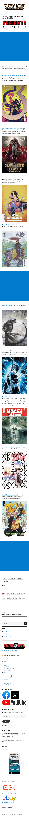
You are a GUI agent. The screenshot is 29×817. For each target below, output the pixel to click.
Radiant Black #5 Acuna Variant (9, 349)
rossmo (23, 598)
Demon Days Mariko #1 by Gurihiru (10, 224)
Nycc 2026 (6, 661)
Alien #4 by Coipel (6, 305)
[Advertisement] (14, 46)
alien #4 (4, 594)
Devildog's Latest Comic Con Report (12, 658)
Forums (5, 631)
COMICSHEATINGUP (6, 812)
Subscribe (6, 721)
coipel (11, 594)
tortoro (3, 599)
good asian (15, 595)
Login (20, 814)
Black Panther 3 (7, 683)
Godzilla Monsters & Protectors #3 (10, 495)
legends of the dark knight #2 (8, 598)
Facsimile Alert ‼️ (8, 676)
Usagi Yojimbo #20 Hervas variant (10, 396)
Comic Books (19, 593)
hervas (8, 597)
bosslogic (8, 594)
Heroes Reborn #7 (10, 181)
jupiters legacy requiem (18, 597)
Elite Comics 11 (7, 672)
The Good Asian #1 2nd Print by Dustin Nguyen (13, 447)
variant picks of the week (19, 599)
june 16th (11, 597)
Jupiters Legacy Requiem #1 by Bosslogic (11, 128)
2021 (24, 593)
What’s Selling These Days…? (10, 668)
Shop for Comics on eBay (8, 802)
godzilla (11, 595)
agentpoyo (6, 593)
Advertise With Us (8, 634)
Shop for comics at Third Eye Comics (10, 650)
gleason (7, 595)
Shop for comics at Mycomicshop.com (10, 793)
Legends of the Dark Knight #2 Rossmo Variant (12, 75)
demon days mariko (17, 594)
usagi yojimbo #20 (9, 599)
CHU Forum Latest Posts (12, 655)
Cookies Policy (7, 638)
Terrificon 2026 (7, 679)
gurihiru (19, 595)
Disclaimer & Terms (8, 636)
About (5, 633)
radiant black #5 (18, 598)
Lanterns (5, 665)
